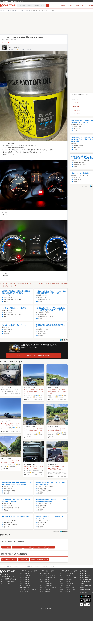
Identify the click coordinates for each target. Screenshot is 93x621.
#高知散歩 (58, 430)
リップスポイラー (17, 547)
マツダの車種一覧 (24, 580)
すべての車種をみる (45, 592)
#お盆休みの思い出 (58, 469)
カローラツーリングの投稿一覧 (48, 588)
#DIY (30, 468)
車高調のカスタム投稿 (66, 580)
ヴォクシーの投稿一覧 (46, 586)
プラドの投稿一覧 (44, 582)
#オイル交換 (5, 42)
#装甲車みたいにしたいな (31, 466)
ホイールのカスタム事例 (66, 574)
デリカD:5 (21, 559)
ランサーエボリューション (9, 559)
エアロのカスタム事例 (66, 586)
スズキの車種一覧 (24, 584)
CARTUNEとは (84, 574)
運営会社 (82, 587)
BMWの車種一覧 (24, 588)
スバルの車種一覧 (24, 582)
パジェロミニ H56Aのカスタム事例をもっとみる (33, 355)
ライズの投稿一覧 (44, 580)
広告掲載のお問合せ (85, 589)
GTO (27, 559)
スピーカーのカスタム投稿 (67, 588)
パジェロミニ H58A (6, 387)
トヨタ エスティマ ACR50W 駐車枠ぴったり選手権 (52, 283)
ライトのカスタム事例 (66, 582)
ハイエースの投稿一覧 (46, 584)
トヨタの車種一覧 (24, 574)
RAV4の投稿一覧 (44, 574)
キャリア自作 (27, 547)
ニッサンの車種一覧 (25, 576)
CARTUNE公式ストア (86, 578)
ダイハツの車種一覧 (25, 586)
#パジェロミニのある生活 (31, 389)
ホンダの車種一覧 (24, 578)
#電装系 (35, 468)
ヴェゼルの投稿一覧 (45, 590)
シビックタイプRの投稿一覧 (47, 578)
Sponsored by (56, 339)
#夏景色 (36, 391)
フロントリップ (6, 547)
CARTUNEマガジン (85, 576)
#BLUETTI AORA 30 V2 (54, 468)
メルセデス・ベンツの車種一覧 (28, 590)
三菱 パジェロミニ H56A (14, 47)
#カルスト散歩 (15, 425)
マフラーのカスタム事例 (66, 584)
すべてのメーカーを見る (26, 592)
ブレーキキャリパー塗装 (39, 547)
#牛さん (31, 391)
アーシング (51, 547)
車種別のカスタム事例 (66, 5)
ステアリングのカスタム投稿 (67, 590)
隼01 (9, 46)
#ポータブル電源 (59, 466)
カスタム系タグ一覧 (65, 592)
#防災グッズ (51, 466)
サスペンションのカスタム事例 (68, 578)
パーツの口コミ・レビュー (80, 5)
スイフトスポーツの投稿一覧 (47, 576)
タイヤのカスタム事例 (66, 576)
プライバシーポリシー (86, 585)
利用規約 (82, 583)
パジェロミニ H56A (29, 387)
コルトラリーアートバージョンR (39, 559)
